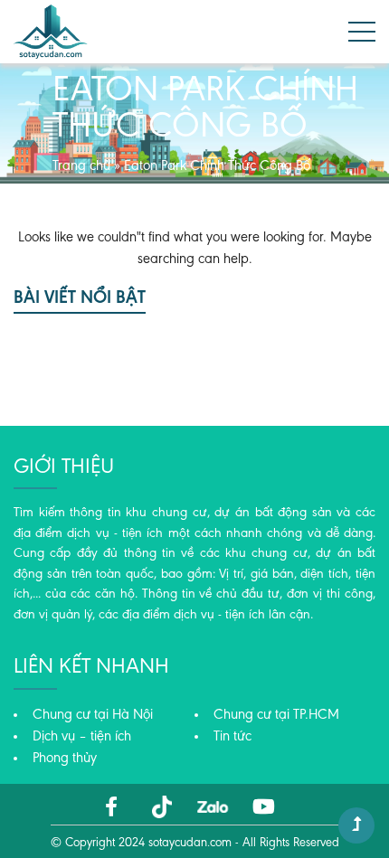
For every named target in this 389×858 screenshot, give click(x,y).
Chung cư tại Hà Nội (93, 715)
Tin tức (232, 737)
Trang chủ (81, 166)
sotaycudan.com (190, 843)
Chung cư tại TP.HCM (276, 715)
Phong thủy (65, 758)
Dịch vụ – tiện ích (82, 737)
